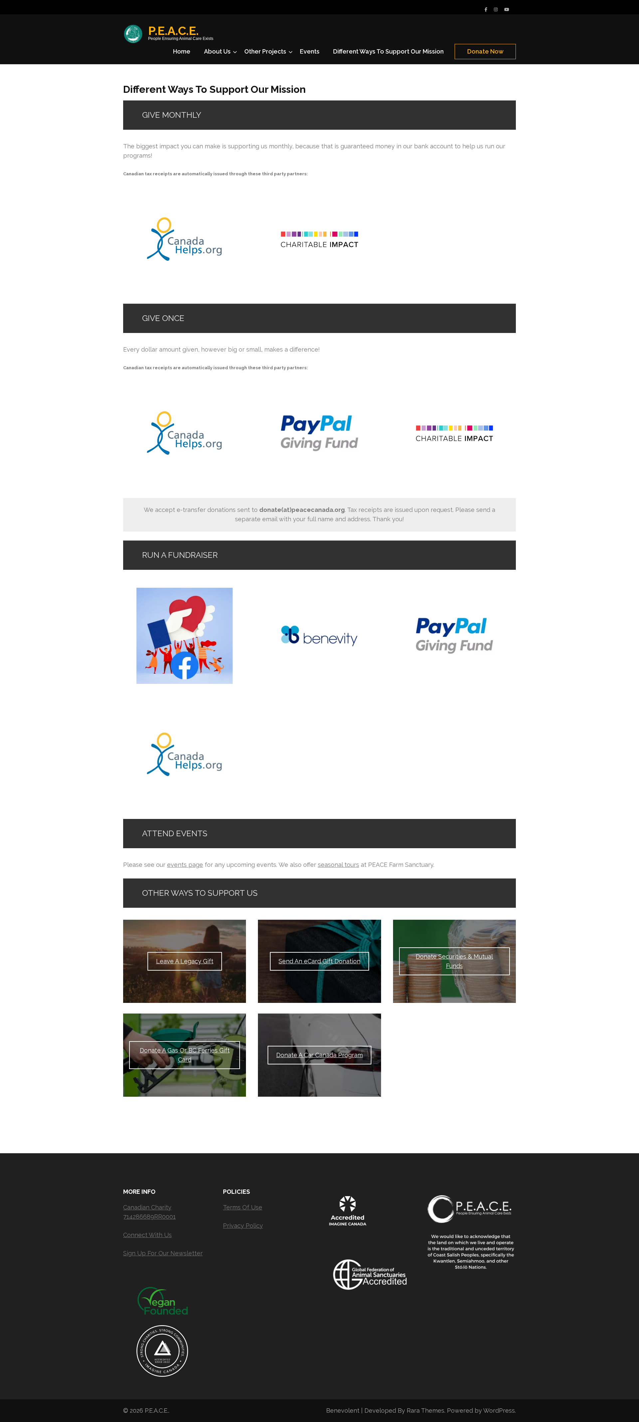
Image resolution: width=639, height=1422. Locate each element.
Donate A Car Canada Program (319, 1054)
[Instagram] (496, 9)
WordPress (499, 1410)
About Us (217, 51)
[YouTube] (506, 9)
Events (310, 51)
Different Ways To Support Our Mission (388, 51)
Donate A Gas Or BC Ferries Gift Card (185, 1055)
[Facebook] (486, 9)
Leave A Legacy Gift (184, 961)
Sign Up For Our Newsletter (163, 1253)
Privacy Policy (243, 1225)
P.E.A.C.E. (173, 31)
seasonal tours (338, 864)
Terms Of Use (242, 1207)
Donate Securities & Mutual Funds (454, 961)
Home (181, 51)
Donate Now (485, 51)
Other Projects (265, 51)
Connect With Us (147, 1234)
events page (185, 864)
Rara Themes (425, 1410)
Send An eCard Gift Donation (319, 961)
